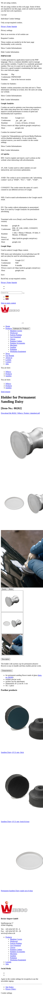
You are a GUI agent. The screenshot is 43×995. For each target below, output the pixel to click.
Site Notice (10, 987)
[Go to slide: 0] (12, 601)
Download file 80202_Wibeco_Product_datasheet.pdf (20, 413)
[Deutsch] (7, 297)
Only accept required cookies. (15, 279)
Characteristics (7, 671)
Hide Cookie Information (10, 52)
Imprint (14, 26)
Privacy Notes (6, 26)
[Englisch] (7, 299)
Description (5, 659)
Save (2, 275)
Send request (5, 392)
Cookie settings (6, 993)
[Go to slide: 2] (12, 645)
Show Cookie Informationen (11, 48)
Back (3, 279)
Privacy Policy (11, 989)
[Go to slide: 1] (12, 623)
